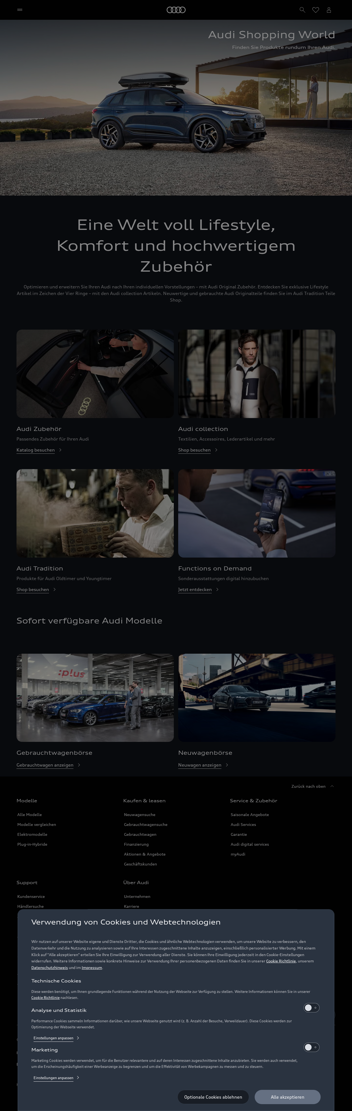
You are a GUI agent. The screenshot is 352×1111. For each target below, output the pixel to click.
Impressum (92, 967)
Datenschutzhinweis (49, 967)
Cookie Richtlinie (281, 961)
